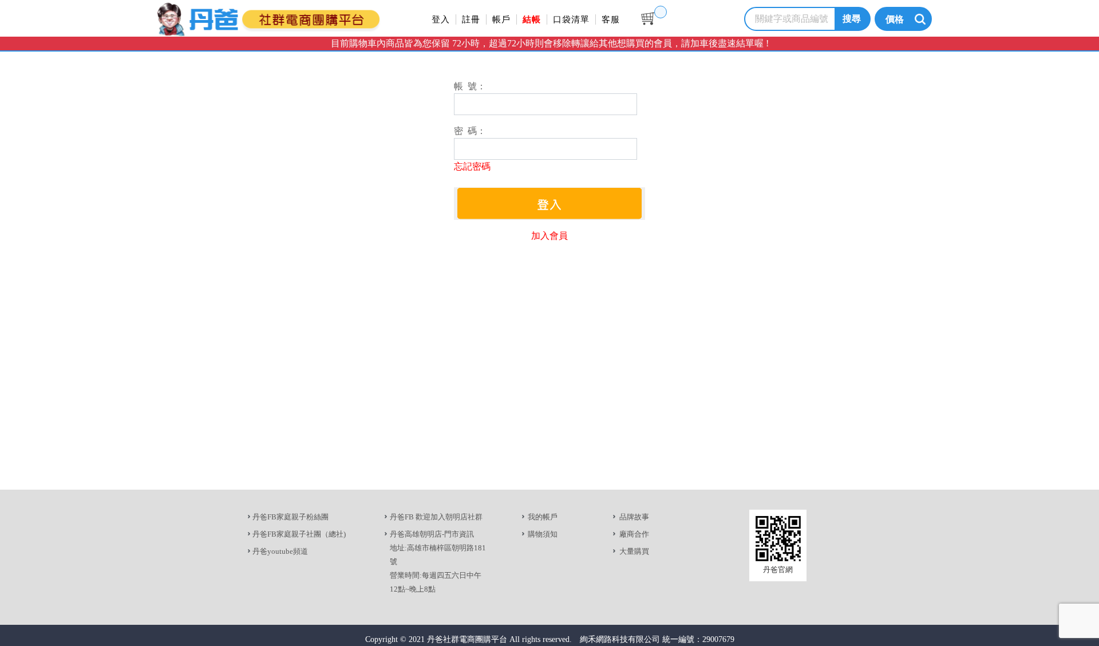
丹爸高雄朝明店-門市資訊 (432, 534)
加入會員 (549, 236)
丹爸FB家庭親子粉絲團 (290, 517)
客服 (611, 19)
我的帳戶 (543, 517)
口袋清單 (571, 19)
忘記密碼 (472, 166)
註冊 (471, 19)
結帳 (532, 19)
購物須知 (543, 534)
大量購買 (634, 551)
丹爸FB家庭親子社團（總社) (299, 534)
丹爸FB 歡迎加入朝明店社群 (436, 517)
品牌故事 (634, 517)
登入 (441, 19)
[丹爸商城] (306, 17)
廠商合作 (634, 534)
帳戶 (501, 19)
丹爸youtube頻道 (280, 551)
